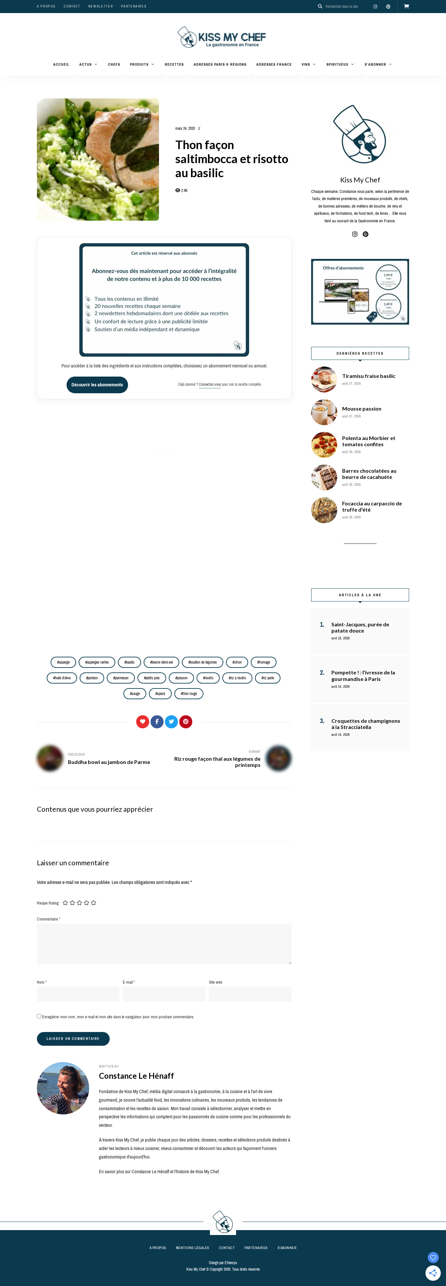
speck (161, 693)
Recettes (174, 64)
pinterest (388, 6)
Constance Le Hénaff (136, 1075)
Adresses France (274, 64)
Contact (72, 6)
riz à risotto (238, 678)
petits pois (153, 678)
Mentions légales (192, 1247)
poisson (182, 678)
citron (238, 662)
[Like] (142, 721)
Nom (42, 982)
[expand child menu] (75, 75)
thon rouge (190, 693)
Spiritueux (337, 64)
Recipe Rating (48, 903)
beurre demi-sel (162, 662)
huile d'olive (63, 678)
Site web (215, 982)
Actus (85, 64)
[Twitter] (171, 721)
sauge (136, 693)
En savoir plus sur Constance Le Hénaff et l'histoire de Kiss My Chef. (159, 1171)
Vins (306, 64)
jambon (93, 678)
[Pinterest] (185, 721)
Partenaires (134, 6)
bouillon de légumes (203, 662)
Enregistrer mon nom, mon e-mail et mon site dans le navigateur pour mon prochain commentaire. (118, 1017)
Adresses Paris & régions (220, 64)
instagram (375, 6)
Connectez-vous (210, 384)
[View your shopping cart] (406, 6)
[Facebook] (157, 721)
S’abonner (375, 64)
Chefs (114, 64)
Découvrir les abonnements (97, 384)
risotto (209, 678)
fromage (264, 662)
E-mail (129, 982)
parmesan (121, 678)
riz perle (268, 678)
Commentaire (48, 919)
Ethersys (231, 1262)
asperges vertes (98, 662)
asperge (64, 662)
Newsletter (100, 6)
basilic (130, 662)
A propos (46, 6)
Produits (139, 64)
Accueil (61, 64)
